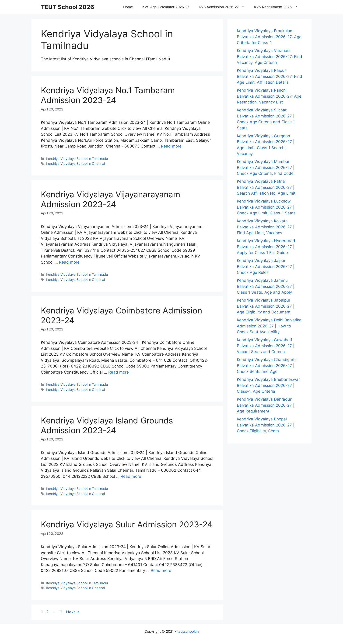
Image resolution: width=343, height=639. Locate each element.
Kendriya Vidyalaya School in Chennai (75, 163)
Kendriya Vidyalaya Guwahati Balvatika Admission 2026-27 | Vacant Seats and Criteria (265, 345)
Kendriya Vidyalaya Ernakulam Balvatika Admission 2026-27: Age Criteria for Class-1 (269, 36)
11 (61, 612)
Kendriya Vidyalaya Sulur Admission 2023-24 (126, 524)
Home (128, 7)
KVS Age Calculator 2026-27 (165, 7)
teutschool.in (188, 631)
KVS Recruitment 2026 (273, 7)
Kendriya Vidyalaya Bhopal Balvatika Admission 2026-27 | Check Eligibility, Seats (265, 425)
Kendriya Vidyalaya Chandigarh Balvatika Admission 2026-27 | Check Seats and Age (266, 365)
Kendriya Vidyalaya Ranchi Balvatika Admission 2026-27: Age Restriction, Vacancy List (269, 96)
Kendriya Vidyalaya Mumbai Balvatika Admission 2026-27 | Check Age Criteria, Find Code (265, 167)
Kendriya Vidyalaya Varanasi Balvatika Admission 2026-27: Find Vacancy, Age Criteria (269, 56)
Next (73, 612)
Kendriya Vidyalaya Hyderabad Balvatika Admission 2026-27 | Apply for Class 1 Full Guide (266, 246)
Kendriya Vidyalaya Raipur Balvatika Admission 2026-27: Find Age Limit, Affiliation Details (269, 76)
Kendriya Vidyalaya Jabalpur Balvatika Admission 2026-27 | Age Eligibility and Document (265, 306)
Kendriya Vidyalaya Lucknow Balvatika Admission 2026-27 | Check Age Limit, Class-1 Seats (266, 207)
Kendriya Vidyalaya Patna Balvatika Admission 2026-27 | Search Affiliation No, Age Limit (266, 187)
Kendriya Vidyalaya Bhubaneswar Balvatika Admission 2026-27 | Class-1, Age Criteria (268, 385)
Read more (171, 146)
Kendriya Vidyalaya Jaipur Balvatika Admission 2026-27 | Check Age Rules (265, 266)
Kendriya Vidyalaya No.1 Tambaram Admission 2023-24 (108, 95)
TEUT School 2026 (67, 6)
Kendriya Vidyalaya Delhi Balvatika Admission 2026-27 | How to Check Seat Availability (269, 326)
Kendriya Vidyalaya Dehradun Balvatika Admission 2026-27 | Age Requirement (265, 405)
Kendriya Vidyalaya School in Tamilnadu (77, 159)
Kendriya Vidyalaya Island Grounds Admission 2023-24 (107, 425)
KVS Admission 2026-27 (219, 7)
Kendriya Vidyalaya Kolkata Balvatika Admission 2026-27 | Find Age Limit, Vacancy (265, 227)
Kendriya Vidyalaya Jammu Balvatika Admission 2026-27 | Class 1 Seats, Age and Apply (265, 286)
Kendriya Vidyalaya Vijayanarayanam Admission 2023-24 (110, 199)
